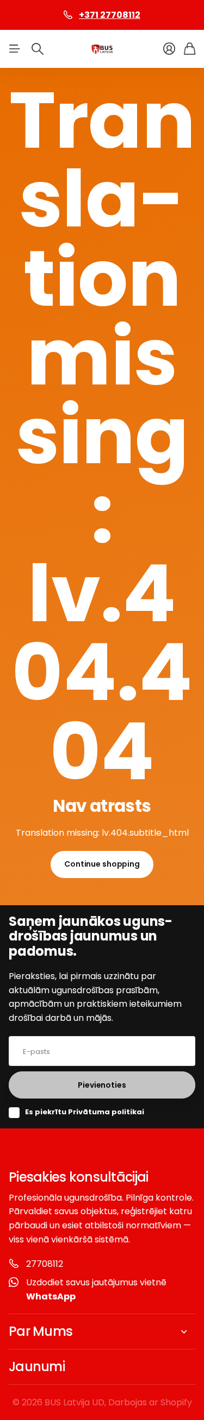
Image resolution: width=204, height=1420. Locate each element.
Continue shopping (102, 864)
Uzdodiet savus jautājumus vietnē (96, 1289)
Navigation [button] (15, 49)
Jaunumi (37, 1366)
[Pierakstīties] (169, 49)
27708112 (44, 1264)
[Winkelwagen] (189, 49)
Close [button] (102, 1331)
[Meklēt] (38, 49)
